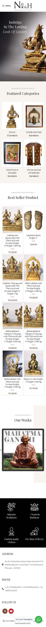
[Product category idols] (12, 120)
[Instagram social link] (5, 611)
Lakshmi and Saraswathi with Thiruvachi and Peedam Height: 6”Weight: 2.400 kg (12, 240)
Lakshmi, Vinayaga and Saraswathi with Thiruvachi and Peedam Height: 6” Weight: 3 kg (12, 288)
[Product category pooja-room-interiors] (34, 159)
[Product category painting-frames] (12, 159)
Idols (12, 249)
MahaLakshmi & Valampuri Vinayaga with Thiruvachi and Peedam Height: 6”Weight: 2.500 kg (33, 336)
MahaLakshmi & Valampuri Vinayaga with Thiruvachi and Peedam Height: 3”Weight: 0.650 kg (12, 336)
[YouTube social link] (11, 611)
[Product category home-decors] (34, 120)
